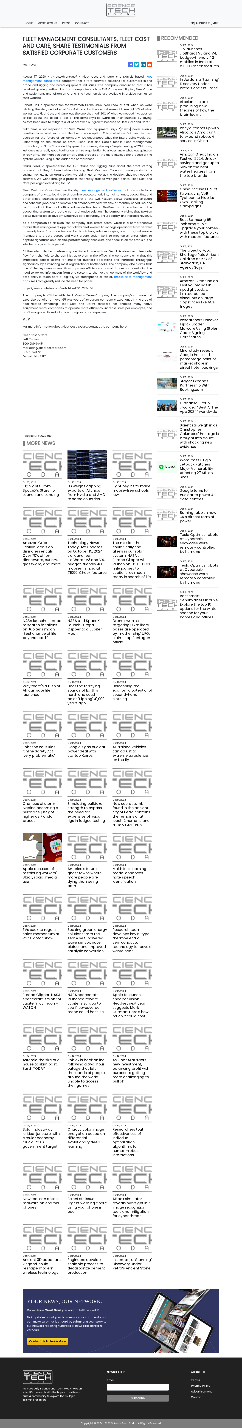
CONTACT (82, 23)
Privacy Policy (200, 1386)
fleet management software (100, 190)
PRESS (66, 23)
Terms (195, 1380)
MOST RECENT (47, 23)
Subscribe (138, 1398)
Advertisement (201, 1391)
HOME (28, 23)
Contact (197, 1397)
